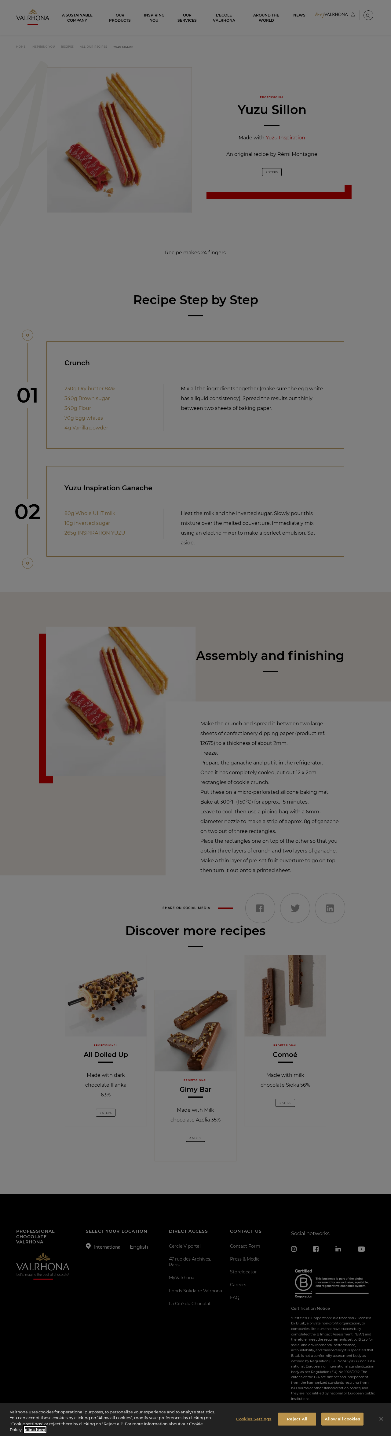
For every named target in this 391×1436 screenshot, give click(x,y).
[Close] (381, 1419)
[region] (195, 1419)
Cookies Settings (253, 1418)
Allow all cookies (342, 1418)
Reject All (297, 1418)
